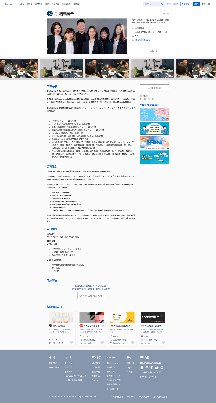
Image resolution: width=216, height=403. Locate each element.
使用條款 (131, 396)
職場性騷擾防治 (114, 384)
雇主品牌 (68, 371)
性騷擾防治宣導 (114, 380)
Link (49, 311)
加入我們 (111, 371)
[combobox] (154, 3)
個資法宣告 (144, 396)
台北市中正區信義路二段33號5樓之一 (150, 32)
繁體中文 (130, 363)
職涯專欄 (96, 371)
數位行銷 (139, 40)
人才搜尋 (68, 367)
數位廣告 (147, 40)
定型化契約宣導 (160, 396)
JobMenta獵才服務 (73, 380)
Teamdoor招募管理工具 (75, 375)
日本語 (129, 371)
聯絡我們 (111, 367)
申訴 (118, 375)
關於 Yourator (113, 363)
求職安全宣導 (117, 396)
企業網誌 (96, 375)
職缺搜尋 (53, 363)
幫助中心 (111, 375)
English (129, 367)
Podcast (95, 380)
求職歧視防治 (113, 388)
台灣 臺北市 (139, 28)
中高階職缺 (54, 367)
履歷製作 (96, 363)
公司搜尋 (96, 367)
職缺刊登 (68, 363)
